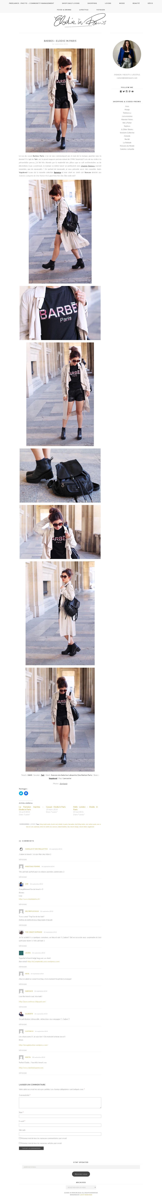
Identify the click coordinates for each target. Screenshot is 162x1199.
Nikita (28, 1057)
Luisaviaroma (127, 116)
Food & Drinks (64, 10)
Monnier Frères (127, 119)
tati (68, 826)
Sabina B (29, 991)
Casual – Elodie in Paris (56, 807)
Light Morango (86, 1194)
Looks (108, 3)
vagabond (91, 826)
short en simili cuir (46, 826)
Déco (150, 3)
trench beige (74, 826)
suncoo (54, 826)
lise (26, 884)
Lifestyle (83, 10)
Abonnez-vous (81, 1174)
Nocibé (127, 139)
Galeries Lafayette (127, 149)
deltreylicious (32, 911)
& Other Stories (127, 129)
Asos (127, 106)
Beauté (136, 3)
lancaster (71, 824)
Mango (127, 110)
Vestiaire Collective (127, 133)
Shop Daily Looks (71, 3)
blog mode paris (45, 824)
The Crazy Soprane (33, 932)
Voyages (101, 10)
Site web (22, 1130)
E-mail (22, 1121)
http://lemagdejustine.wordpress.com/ (33, 1045)
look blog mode (80, 824)
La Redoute (127, 143)
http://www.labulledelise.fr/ (29, 899)
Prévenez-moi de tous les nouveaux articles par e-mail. (41, 1143)
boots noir (54, 824)
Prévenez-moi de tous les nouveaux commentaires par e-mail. (44, 1138)
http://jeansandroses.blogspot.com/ (32, 1002)
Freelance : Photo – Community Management (31, 3)
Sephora (127, 126)
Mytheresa (127, 113)
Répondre (23, 859)
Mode (122, 3)
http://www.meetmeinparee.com (31, 1068)
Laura (28, 953)
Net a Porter (127, 123)
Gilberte (29, 1014)
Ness (27, 974)
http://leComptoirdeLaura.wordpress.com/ (44, 961)
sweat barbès (62, 826)
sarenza (36, 826)
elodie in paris (63, 824)
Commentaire (25, 1095)
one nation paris (91, 824)
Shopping (92, 3)
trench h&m (83, 826)
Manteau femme (32, 866)
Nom (21, 1112)
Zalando (127, 136)
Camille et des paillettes (36, 849)
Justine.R (29, 1031)
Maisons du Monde (127, 146)
